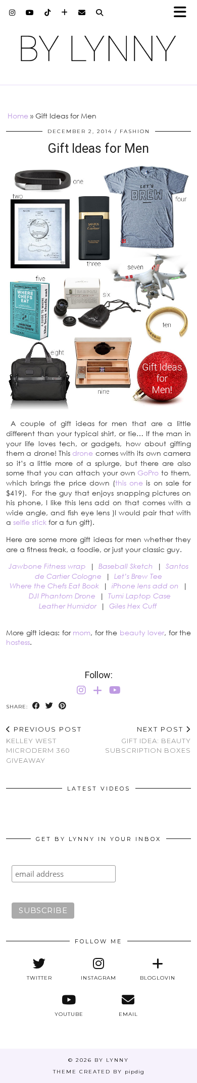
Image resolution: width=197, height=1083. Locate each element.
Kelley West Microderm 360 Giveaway (44, 744)
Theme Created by (98, 1071)
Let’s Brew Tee (138, 576)
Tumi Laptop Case (139, 595)
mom (81, 632)
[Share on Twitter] (49, 706)
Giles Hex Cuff (133, 605)
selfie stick (29, 522)
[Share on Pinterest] (62, 706)
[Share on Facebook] (36, 706)
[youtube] (30, 12)
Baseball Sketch (125, 566)
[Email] (82, 12)
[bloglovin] (64, 12)
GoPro (148, 472)
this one (129, 482)
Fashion (135, 131)
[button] (183, 13)
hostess (18, 642)
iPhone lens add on (145, 585)
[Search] (100, 12)
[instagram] (12, 12)
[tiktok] (47, 12)
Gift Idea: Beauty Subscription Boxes (148, 739)
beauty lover (142, 632)
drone (82, 453)
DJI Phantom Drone (62, 595)
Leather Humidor (67, 605)
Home (18, 115)
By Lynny (111, 1060)
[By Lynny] (98, 48)
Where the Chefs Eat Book (54, 585)
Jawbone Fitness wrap (47, 566)
